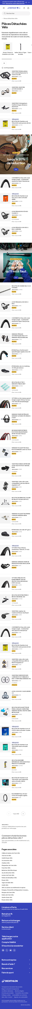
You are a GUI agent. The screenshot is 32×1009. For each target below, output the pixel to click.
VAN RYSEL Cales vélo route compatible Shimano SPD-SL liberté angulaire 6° (20, 660)
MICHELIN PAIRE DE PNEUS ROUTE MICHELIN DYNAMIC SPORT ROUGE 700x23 (20, 432)
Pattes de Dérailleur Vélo (9, 877)
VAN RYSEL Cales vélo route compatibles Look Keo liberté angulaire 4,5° (21, 483)
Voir (16, 169)
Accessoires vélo (7, 860)
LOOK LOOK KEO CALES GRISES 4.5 (21, 692)
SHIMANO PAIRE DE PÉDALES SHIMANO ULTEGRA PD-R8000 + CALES (21, 415)
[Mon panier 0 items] (28, 8)
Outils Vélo (5, 885)
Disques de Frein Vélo (8, 892)
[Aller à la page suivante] (23, 814)
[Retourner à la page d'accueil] (14, 8)
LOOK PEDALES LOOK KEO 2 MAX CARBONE (20, 228)
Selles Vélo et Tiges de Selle (20, 53)
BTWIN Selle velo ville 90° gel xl (21, 529)
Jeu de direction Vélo (8, 872)
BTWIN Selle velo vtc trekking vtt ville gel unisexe (21, 367)
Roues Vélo (5, 880)
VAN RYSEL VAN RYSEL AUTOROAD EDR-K (18, 88)
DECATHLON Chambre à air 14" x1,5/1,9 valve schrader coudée (21, 729)
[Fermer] (29, 2)
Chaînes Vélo (6, 863)
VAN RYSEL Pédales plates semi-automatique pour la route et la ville (20, 72)
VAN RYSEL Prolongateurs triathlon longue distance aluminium (19, 105)
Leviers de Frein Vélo (8, 875)
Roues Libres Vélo (7, 900)
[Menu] (4, 8)
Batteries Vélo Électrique (9, 870)
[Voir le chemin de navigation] (2, 18)
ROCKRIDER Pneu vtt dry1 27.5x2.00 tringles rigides (19, 794)
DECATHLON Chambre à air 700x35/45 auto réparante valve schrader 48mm (20, 779)
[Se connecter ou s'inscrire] (24, 8)
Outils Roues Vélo (7, 858)
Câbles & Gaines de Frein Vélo (11, 853)
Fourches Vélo (6, 868)
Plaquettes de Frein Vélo (9, 865)
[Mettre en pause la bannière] (26, 2)
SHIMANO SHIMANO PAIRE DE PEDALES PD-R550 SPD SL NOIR (21, 562)
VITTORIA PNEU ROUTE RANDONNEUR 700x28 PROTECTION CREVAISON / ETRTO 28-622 (20, 580)
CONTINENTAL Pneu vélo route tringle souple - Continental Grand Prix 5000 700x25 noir (21, 319)
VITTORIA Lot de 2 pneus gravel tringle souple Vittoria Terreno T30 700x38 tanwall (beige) (21, 399)
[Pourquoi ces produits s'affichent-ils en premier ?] (2, 68)
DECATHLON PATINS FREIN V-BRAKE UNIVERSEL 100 (20, 595)
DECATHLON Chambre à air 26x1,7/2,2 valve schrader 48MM (20, 197)
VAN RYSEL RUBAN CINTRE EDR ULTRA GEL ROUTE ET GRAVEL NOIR (21, 465)
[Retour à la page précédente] (9, 814)
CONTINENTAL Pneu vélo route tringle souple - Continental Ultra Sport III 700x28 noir (21, 628)
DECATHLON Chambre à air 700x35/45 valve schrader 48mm (20, 746)
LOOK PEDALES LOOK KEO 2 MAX (20, 302)
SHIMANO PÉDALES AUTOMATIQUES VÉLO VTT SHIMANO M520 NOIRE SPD (20, 335)
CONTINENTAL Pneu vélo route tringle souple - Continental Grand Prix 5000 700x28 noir (21, 179)
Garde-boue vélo (7, 897)
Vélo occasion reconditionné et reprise (13, 887)
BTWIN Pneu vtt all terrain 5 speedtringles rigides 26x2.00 (21, 350)
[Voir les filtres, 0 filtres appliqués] (4, 63)
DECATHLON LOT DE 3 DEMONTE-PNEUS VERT (18, 383)
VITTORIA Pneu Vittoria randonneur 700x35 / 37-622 (20, 548)
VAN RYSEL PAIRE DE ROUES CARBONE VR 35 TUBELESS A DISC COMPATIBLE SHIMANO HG (21, 677)
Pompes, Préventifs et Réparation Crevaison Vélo (17, 890)
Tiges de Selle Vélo (7, 882)
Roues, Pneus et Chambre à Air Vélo (8, 53)
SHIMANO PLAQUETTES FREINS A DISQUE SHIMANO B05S (21, 514)
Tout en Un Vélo (6, 855)
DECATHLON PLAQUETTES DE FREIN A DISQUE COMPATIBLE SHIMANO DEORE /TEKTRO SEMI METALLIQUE (21, 710)
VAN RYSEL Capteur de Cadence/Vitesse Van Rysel (20, 611)
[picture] (5, 75)
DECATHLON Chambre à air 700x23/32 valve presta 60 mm (21, 646)
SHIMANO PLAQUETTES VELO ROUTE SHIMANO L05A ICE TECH (21, 448)
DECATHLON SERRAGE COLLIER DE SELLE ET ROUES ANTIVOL (21, 498)
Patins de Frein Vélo (8, 895)
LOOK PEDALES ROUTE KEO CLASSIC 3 (20, 212)
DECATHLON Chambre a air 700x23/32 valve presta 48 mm (21, 122)
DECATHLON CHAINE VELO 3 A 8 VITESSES (21, 286)
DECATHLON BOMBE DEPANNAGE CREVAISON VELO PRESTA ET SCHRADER (21, 761)
